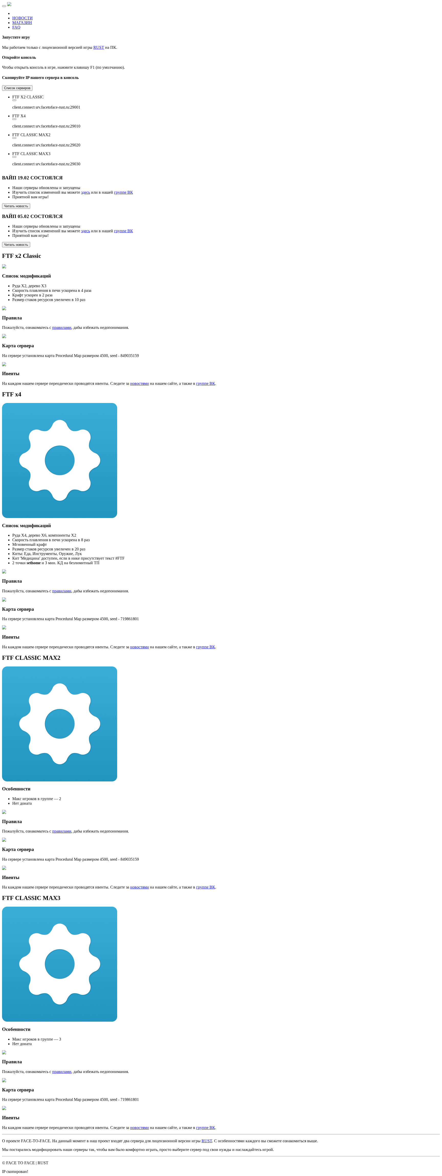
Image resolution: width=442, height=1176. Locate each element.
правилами (61, 327)
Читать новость (16, 206)
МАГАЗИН (22, 22)
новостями (139, 383)
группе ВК (123, 192)
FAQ (16, 27)
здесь (85, 192)
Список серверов (17, 88)
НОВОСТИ (22, 18)
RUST (98, 47)
